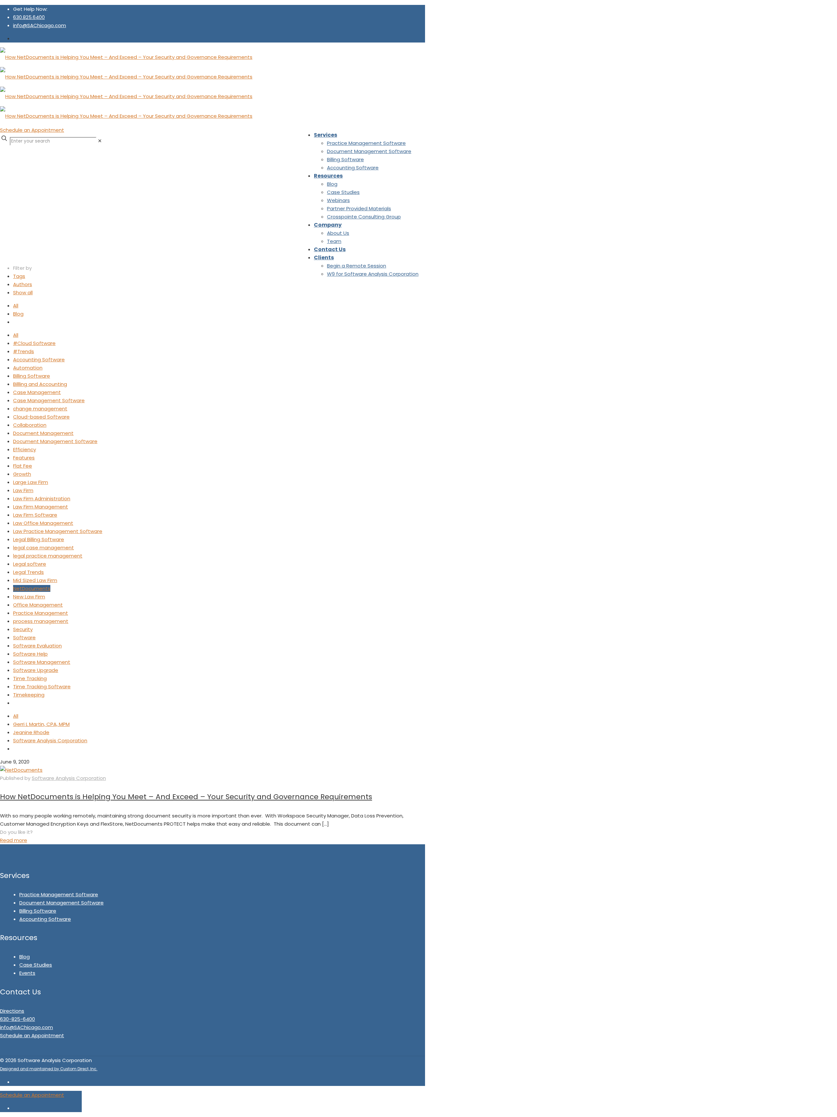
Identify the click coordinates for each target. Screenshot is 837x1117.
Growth (22, 474)
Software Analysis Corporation (50, 740)
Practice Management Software (58, 894)
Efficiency (24, 449)
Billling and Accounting (40, 384)
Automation (28, 367)
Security (23, 629)
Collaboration (29, 424)
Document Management (43, 433)
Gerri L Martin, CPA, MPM (41, 724)
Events (27, 973)
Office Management (38, 604)
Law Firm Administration (41, 498)
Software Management (41, 662)
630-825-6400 (17, 1019)
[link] (100, 140)
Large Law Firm (30, 482)
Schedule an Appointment (32, 130)
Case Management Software (49, 400)
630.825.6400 (29, 17)
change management (40, 408)
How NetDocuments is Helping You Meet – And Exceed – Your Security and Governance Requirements (186, 797)
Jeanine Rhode (31, 732)
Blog (18, 313)
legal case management (43, 547)
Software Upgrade (35, 670)
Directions (12, 1010)
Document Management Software (55, 441)
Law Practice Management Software (57, 531)
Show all (23, 292)
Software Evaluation (37, 645)
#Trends (23, 351)
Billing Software (31, 375)
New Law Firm (29, 596)
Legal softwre (29, 563)
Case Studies (35, 964)
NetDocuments (31, 588)
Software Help (30, 653)
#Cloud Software (34, 343)
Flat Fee (22, 465)
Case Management (37, 392)
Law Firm (23, 490)
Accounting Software (39, 359)
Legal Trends (28, 572)
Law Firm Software (35, 514)
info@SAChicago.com (39, 25)
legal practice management (47, 555)
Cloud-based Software (41, 416)
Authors (22, 284)
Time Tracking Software (42, 686)
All (15, 305)
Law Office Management (43, 523)
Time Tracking (30, 678)
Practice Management (40, 613)
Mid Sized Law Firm (35, 580)
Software (24, 637)
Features (24, 457)
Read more (13, 840)
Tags (19, 276)
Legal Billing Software (38, 539)
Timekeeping (28, 694)
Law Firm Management (40, 506)
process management (40, 621)
